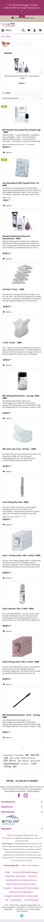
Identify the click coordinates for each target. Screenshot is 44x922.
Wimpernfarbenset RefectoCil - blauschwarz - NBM (22, 77)
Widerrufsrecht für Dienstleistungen (26, 888)
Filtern (7, 93)
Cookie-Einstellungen (31, 900)
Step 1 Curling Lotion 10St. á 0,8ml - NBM (21, 555)
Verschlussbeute (11, 763)
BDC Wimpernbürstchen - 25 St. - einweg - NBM (21, 716)
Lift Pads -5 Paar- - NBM (13, 289)
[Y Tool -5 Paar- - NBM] (22, 327)
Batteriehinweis (16, 900)
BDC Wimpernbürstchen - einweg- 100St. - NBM (21, 397)
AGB (6, 900)
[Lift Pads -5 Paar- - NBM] (22, 274)
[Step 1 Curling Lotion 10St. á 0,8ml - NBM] (22, 540)
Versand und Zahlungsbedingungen (25, 872)
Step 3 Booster (23, 761)
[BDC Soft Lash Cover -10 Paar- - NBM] (22, 433)
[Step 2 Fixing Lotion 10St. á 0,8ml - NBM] (22, 646)
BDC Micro (10, 760)
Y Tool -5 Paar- (19, 755)
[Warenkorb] (40, 30)
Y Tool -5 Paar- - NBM (12, 342)
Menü (8, 30)
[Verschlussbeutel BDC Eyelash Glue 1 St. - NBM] (22, 167)
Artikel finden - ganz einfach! (15, 876)
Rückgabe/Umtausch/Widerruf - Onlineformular (21, 896)
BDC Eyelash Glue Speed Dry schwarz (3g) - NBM (21, 131)
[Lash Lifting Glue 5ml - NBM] (22, 486)
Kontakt (7, 872)
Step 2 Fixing (8, 755)
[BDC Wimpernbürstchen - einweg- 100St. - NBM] (22, 380)
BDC (27, 755)
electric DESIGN (22, 911)
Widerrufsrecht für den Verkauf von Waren (21, 884)
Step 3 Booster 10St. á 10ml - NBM (18, 608)
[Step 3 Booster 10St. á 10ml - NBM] (22, 593)
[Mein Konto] (34, 30)
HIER (14, 7)
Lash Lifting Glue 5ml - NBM (15, 502)
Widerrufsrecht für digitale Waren (21, 892)
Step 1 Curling (15, 758)
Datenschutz (32, 876)
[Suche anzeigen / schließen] (23, 30)
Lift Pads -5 (25, 764)
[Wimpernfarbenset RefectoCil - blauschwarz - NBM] (22, 65)
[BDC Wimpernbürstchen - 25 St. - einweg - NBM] (22, 699)
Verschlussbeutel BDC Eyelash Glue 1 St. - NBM (21, 184)
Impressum (7, 888)
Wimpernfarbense (28, 758)
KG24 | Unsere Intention (30, 865)
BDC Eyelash (35, 761)
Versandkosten (7, 838)
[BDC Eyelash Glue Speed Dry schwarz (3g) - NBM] (22, 114)
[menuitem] (6, 30)
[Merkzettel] (28, 30)
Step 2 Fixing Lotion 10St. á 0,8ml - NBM (20, 662)
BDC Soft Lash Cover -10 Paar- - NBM (19, 449)
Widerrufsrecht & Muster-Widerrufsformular (21, 880)
